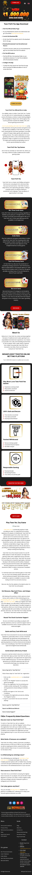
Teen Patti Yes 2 (8, 529)
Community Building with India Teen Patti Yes (14, 126)
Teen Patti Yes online (9, 601)
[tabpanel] (16, 687)
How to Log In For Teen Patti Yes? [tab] (11, 705)
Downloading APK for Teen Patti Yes (10, 600)
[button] (25, 3)
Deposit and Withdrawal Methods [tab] (10, 708)
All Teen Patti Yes (15, 789)
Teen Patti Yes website (17, 33)
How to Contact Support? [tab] (8, 712)
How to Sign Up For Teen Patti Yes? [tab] (11, 670)
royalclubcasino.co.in (25, 848)
